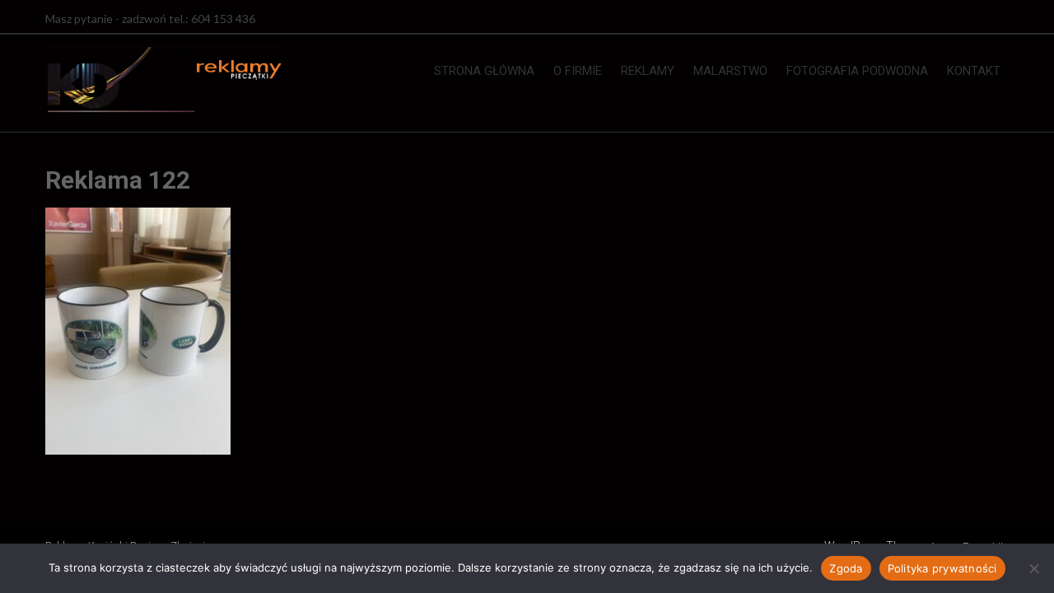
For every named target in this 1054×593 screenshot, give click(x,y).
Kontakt (973, 70)
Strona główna (484, 70)
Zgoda (845, 568)
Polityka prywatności (942, 568)
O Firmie (577, 70)
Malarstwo (730, 70)
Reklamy (647, 70)
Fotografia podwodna (857, 70)
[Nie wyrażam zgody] (1033, 568)
